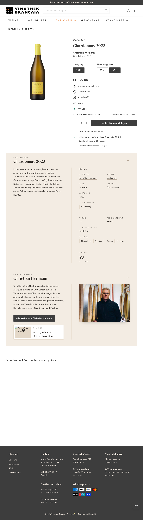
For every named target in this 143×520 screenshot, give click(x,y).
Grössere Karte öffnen (43, 336)
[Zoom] (38, 72)
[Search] (106, 11)
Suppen (110, 241)
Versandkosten (94, 115)
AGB (11, 468)
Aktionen (64, 20)
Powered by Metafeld (87, 514)
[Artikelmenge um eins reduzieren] (76, 123)
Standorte (115, 20)
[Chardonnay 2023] (15, 394)
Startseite (78, 39)
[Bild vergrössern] (104, 303)
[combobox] (76, 11)
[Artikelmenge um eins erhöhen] (86, 123)
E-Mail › (44, 475)
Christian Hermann (84, 52)
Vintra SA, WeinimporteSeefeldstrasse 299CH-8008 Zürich (52, 462)
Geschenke (90, 20)
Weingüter (38, 20)
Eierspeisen (86, 241)
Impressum (14, 464)
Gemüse (98, 241)
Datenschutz (15, 472)
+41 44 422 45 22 (49, 472)
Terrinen (120, 241)
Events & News (21, 28)
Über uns (13, 460)
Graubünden (113, 187)
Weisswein (112, 178)
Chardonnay (86, 207)
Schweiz (83, 187)
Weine (14, 20)
